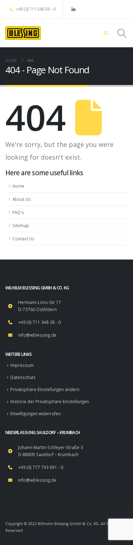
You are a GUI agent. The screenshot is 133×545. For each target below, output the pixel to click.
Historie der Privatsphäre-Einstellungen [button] (49, 401)
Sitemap (20, 225)
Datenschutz (22, 377)
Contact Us (23, 238)
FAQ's (18, 212)
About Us (21, 199)
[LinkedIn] (73, 9)
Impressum (22, 365)
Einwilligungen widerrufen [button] (35, 413)
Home (18, 186)
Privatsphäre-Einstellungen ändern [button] (44, 389)
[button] (105, 33)
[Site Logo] (23, 33)
